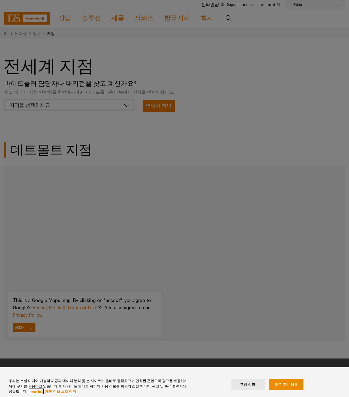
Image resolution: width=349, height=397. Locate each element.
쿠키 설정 (247, 384)
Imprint (36, 391)
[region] (174, 382)
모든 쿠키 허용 (286, 384)
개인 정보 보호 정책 (60, 391)
